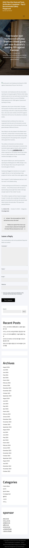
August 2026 (6, 367)
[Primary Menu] (23, 16)
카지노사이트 (6, 520)
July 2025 (5, 401)
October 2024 (6, 424)
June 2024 (5, 435)
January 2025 (6, 416)
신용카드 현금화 (7, 531)
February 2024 (6, 445)
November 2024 (7, 422)
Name (3, 269)
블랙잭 (5, 496)
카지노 (5, 501)
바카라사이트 (6, 527)
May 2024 (5, 437)
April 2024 (5, 440)
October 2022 (6, 471)
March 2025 (6, 411)
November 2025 (7, 390)
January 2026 (6, 385)
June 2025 (5, 403)
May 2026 (5, 375)
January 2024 (6, 448)
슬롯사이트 (6, 525)
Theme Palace (20, 546)
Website (3, 284)
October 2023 (6, 455)
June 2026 (5, 372)
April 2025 (5, 408)
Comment (4, 246)
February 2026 (6, 382)
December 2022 (7, 466)
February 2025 (6, 414)
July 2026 (5, 369)
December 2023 (7, 450)
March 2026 (6, 380)
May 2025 (5, 406)
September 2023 (7, 458)
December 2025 (7, 388)
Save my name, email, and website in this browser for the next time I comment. (13, 293)
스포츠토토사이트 (17, 150)
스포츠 (5, 499)
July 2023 (5, 463)
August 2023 (6, 461)
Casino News (6, 486)
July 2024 (5, 432)
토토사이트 (6, 209)
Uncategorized (5, 211)
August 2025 (6, 398)
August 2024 (6, 429)
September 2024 (7, 427)
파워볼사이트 (6, 523)
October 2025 (6, 393)
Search (4, 309)
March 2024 (6, 442)
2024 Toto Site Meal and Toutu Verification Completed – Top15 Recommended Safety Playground (14, 5)
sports (4, 488)
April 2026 (5, 377)
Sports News (6, 491)
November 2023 (7, 453)
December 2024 (7, 419)
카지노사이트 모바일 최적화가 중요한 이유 (14, 331)
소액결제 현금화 (7, 529)
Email (3, 276)
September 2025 (7, 395)
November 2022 (7, 468)
